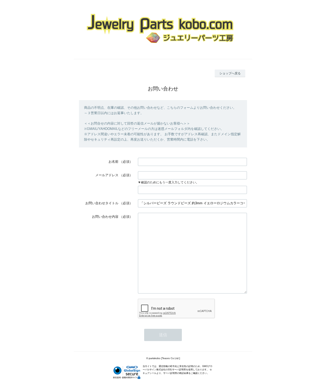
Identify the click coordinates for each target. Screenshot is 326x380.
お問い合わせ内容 (105, 217)
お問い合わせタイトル (101, 203)
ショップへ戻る (230, 73)
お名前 (113, 162)
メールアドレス (106, 175)
